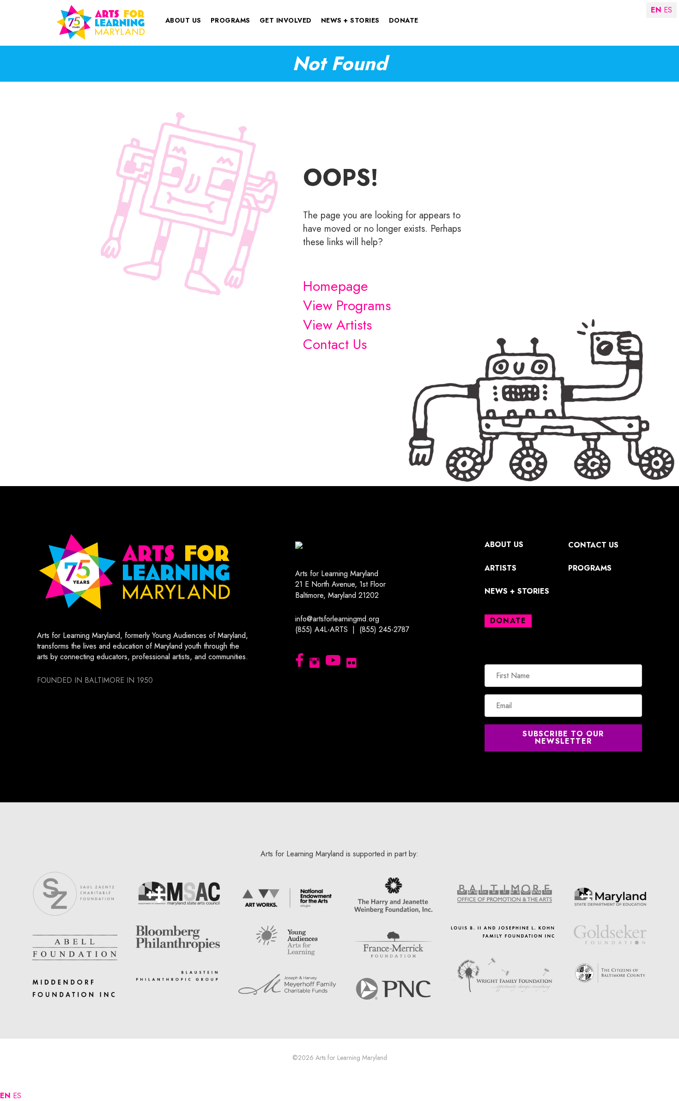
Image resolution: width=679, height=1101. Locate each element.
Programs (230, 20)
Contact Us (335, 344)
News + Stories (350, 20)
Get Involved (286, 20)
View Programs (347, 305)
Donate (403, 20)
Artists (500, 568)
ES (17, 1095)
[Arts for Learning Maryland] (100, 21)
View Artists (337, 325)
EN (5, 1095)
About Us (183, 20)
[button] (563, 738)
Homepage (335, 286)
